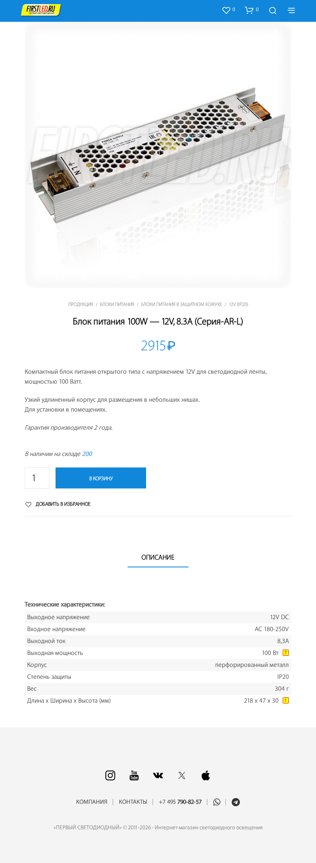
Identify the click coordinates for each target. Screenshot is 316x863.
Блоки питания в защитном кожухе (181, 304)
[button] (228, 10)
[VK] (158, 775)
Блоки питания (117, 304)
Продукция (80, 304)
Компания (91, 802)
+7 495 (180, 802)
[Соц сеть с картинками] (110, 775)
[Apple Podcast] (206, 775)
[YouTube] (134, 775)
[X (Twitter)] (182, 775)
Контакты (133, 802)
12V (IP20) (238, 304)
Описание (158, 557)
